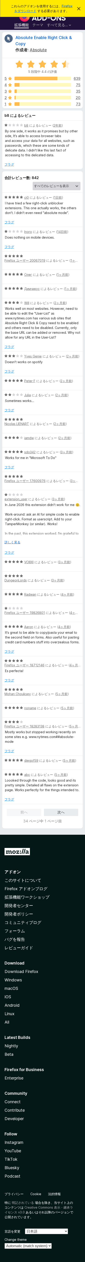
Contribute (15, 1110)
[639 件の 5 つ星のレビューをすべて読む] (43, 78)
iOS (8, 996)
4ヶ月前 (67, 594)
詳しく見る (12, 542)
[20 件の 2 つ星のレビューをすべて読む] (43, 97)
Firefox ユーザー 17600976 (25, 481)
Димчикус (32, 289)
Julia (27, 395)
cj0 (26, 197)
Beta (9, 1054)
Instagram (14, 1142)
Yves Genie (33, 356)
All (7, 1022)
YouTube (13, 1150)
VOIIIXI (29, 562)
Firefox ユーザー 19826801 (25, 613)
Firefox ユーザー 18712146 (24, 665)
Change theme (16, 1239)
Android (12, 1005)
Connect (13, 1101)
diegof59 (31, 760)
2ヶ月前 (60, 303)
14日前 (62, 232)
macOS (11, 988)
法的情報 (54, 1194)
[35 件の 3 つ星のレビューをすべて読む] (43, 91)
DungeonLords (16, 580)
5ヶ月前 (62, 694)
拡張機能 (21, 25)
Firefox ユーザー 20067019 (25, 260)
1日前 (58, 197)
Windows (13, 980)
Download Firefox (21, 971)
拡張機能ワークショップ (27, 897)
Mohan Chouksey (18, 694)
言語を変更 (12, 1231)
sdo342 (30, 452)
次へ (61, 812)
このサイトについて (23, 880)
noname (30, 708)
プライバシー (14, 1194)
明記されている (23, 1203)
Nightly (11, 1045)
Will (26, 303)
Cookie (35, 1194)
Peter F (29, 381)
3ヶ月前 (66, 452)
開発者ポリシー (19, 914)
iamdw (29, 438)
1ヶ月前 (76, 260)
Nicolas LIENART (17, 424)
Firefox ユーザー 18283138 (24, 726)
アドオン (13, 871)
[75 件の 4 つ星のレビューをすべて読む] (43, 85)
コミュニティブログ (23, 922)
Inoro (28, 232)
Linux (10, 1013)
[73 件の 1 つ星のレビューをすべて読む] (43, 104)
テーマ (37, 25)
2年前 (57, 125)
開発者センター (19, 905)
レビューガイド (19, 947)
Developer (14, 1118)
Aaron (28, 627)
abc (27, 775)
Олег (28, 274)
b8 (26, 125)
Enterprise (14, 1078)
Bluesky (12, 1167)
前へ (24, 812)
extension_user (16, 499)
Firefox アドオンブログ (26, 888)
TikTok (11, 1159)
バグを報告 (15, 939)
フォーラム (15, 930)
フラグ (9, 164)
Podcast (12, 1176)
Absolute (38, 49)
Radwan (30, 594)
